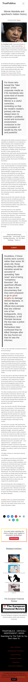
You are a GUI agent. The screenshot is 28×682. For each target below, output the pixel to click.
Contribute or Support (15, 658)
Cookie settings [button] (21, 677)
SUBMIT (14, 247)
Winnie (21, 46)
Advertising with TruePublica (15, 651)
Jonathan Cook (5, 499)
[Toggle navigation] (23, 3)
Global (18, 20)
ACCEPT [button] (14, 679)
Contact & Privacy (16, 654)
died (7, 75)
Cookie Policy (15, 662)
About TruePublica (15, 647)
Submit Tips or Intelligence (15, 666)
